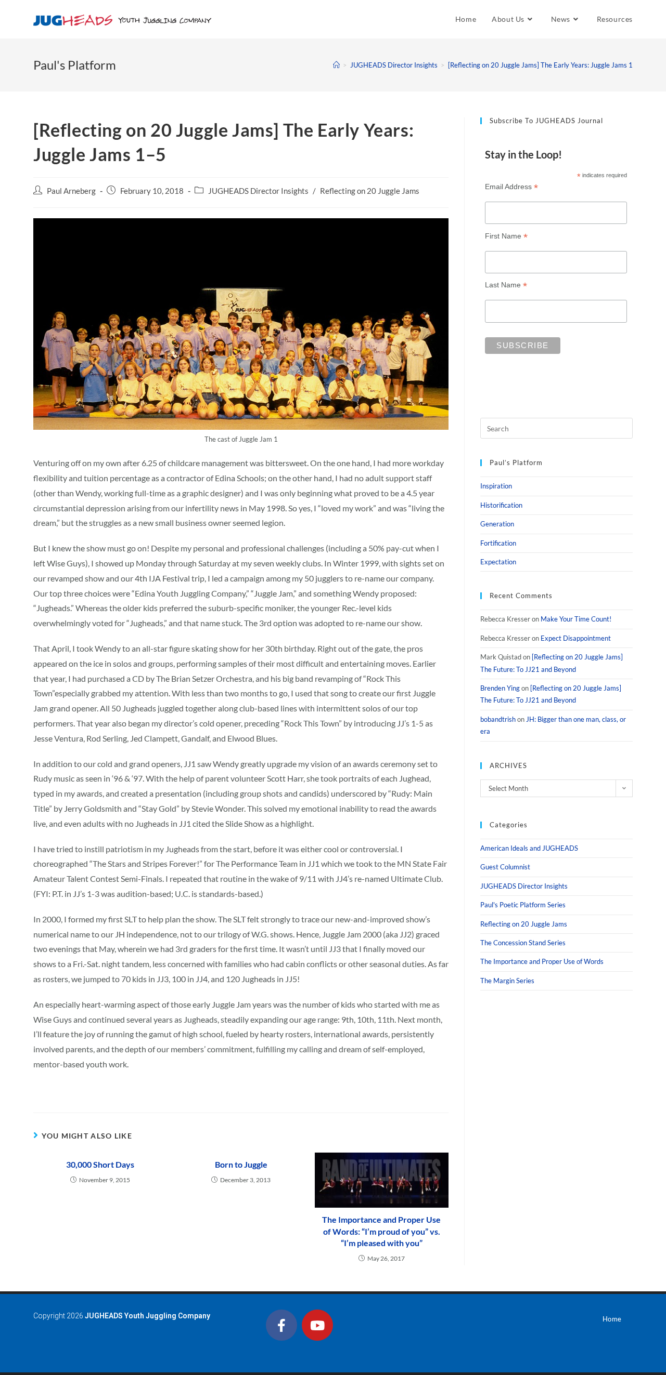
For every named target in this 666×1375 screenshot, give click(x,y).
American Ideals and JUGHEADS (529, 848)
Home (612, 1319)
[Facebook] (281, 1325)
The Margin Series (507, 980)
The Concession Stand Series (523, 942)
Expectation (498, 562)
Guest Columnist (505, 867)
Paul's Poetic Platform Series (523, 905)
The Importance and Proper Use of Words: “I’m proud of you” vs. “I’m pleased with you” (381, 1231)
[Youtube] (317, 1325)
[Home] (336, 65)
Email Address (511, 187)
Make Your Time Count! (576, 619)
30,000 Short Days (100, 1164)
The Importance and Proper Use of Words (542, 961)
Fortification (498, 543)
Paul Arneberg (71, 191)
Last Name (506, 285)
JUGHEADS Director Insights (258, 191)
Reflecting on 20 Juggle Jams (369, 191)
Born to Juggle (241, 1164)
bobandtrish (498, 719)
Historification (501, 505)
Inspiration (496, 486)
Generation (497, 524)
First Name (506, 236)
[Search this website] (556, 428)
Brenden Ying (500, 688)
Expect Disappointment (576, 638)
